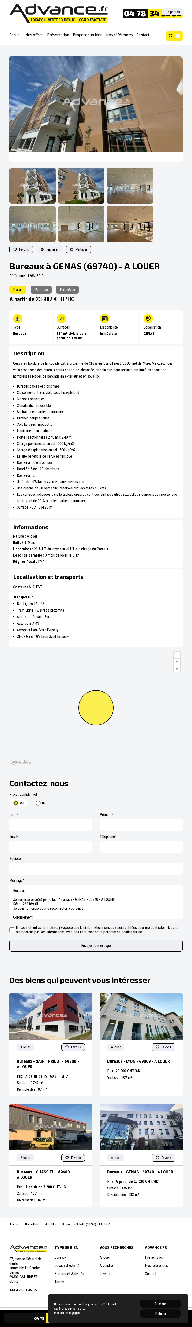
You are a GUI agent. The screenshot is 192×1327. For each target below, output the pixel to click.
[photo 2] (81, 186)
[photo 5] (81, 224)
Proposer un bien (87, 34)
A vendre (106, 1265)
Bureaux (60, 1257)
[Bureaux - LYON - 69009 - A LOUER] (141, 1016)
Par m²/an (67, 289)
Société (15, 858)
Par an (17, 289)
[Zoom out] (177, 661)
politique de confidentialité (122, 932)
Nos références (119, 34)
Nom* (13, 814)
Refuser (160, 1314)
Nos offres (34, 34)
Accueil (15, 34)
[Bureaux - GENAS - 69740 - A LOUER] (141, 1127)
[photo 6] (130, 224)
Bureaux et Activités (69, 1274)
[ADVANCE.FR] (58, 13)
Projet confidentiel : (23, 794)
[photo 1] (32, 186)
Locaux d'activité (67, 1265)
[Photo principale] (96, 109)
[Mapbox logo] (21, 762)
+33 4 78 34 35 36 (23, 1290)
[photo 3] (130, 186)
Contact (143, 34)
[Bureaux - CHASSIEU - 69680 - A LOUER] (50, 1127)
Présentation (58, 34)
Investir (105, 1274)
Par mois (41, 289)
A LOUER (51, 1224)
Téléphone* (108, 836)
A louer (105, 1257)
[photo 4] (32, 224)
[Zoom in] (177, 655)
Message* (16, 880)
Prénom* (106, 814)
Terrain (60, 1282)
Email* (14, 836)
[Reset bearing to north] (177, 668)
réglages (74, 1313)
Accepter (161, 1304)
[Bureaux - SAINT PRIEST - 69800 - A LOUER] (50, 1016)
